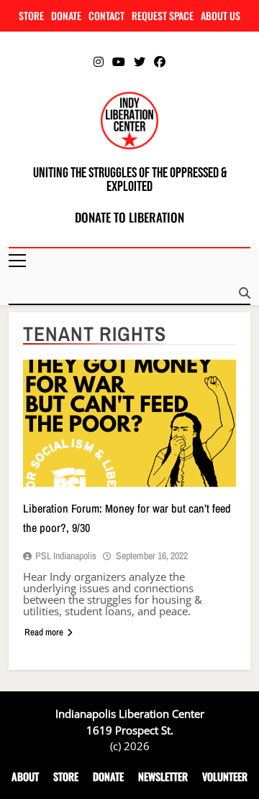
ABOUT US (220, 15)
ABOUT (25, 776)
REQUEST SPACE (163, 15)
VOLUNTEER (224, 776)
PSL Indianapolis (65, 555)
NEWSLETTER (163, 776)
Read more (43, 632)
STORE (31, 15)
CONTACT (106, 15)
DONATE (66, 15)
